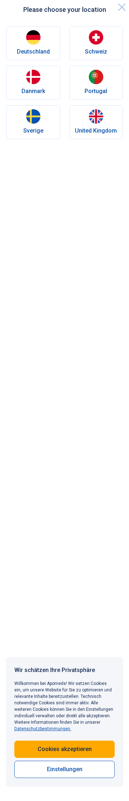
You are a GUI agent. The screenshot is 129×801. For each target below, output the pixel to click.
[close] (121, 7)
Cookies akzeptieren (65, 749)
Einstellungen (64, 769)
